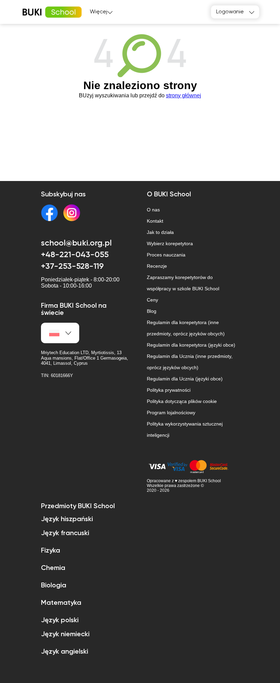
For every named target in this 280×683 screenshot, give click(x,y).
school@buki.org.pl (76, 243)
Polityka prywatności (169, 390)
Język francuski (65, 533)
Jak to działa (160, 232)
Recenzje (157, 266)
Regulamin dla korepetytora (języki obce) (191, 345)
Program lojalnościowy (171, 412)
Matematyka (61, 603)
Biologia (53, 585)
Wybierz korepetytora (170, 243)
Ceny (152, 300)
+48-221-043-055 (75, 255)
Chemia (53, 568)
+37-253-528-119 (72, 266)
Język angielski (64, 652)
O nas (153, 209)
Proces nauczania (166, 254)
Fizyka (50, 550)
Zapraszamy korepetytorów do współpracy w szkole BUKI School (183, 283)
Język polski (60, 620)
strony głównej (183, 95)
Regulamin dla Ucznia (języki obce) (185, 378)
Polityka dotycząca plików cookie (182, 401)
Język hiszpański (67, 519)
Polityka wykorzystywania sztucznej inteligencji (185, 429)
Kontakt (155, 221)
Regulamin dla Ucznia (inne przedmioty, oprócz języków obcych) (190, 361)
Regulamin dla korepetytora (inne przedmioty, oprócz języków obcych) (186, 328)
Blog (151, 311)
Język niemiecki (65, 634)
